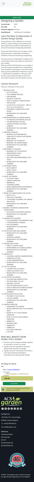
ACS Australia (5, 437)
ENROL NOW (17, 18)
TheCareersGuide (7, 434)
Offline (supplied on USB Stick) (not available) (16, 374)
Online (7, 372)
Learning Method (14, 369)
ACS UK (3, 440)
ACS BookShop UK (7, 445)
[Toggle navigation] (3, 4)
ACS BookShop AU (7, 443)
